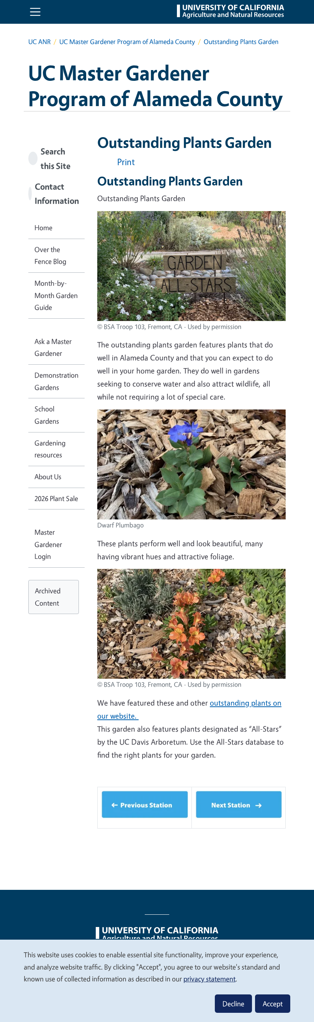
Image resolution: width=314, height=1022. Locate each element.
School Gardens (46, 415)
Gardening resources (49, 449)
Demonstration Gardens (56, 381)
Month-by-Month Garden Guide (56, 295)
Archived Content (48, 597)
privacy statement (209, 978)
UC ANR (39, 42)
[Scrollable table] (191, 811)
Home (43, 227)
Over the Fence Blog (50, 255)
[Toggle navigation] (35, 11)
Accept (273, 1003)
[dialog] (157, 980)
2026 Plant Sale (56, 498)
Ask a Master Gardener (53, 347)
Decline (233, 1003)
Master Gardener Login (48, 544)
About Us (47, 476)
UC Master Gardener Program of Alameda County (127, 42)
